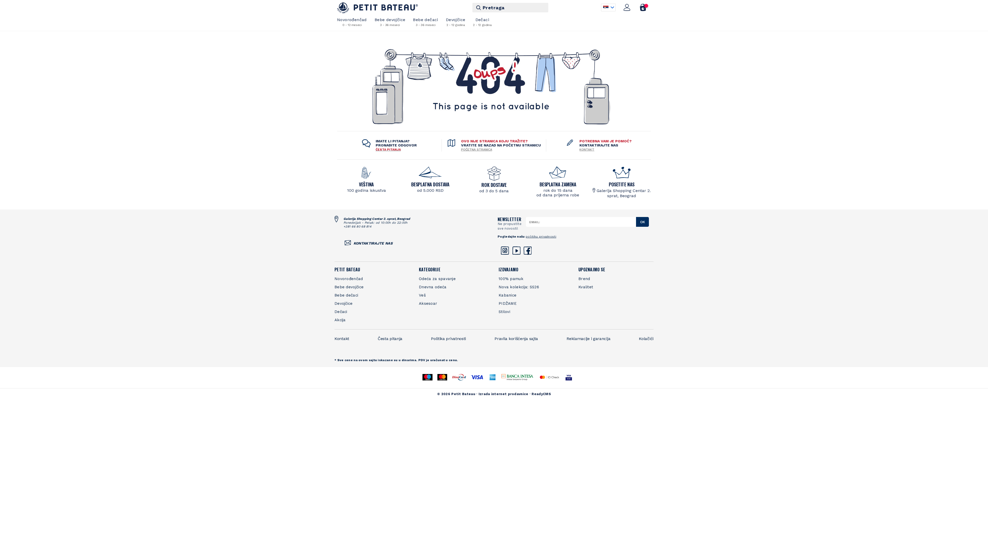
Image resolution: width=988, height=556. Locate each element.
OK (642, 222)
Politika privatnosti (448, 338)
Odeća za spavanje (437, 278)
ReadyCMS (541, 394)
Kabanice (507, 295)
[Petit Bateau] (377, 7)
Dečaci (482, 22)
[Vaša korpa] (643, 7)
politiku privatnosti (541, 236)
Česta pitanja (390, 338)
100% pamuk (511, 278)
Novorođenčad (352, 22)
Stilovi (504, 311)
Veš (422, 295)
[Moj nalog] (627, 7)
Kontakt (586, 149)
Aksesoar (428, 303)
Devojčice (455, 22)
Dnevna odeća (433, 287)
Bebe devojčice (390, 22)
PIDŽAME (508, 303)
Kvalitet (585, 287)
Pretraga (494, 7)
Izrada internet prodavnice (503, 394)
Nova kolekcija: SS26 (519, 287)
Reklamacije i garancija (588, 338)
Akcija (340, 320)
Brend (584, 278)
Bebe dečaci (425, 22)
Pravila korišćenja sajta (516, 338)
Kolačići (646, 338)
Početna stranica (476, 149)
